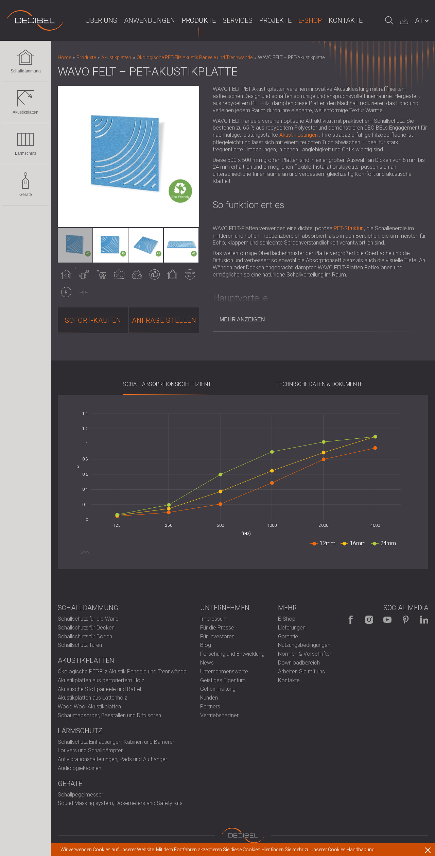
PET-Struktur (348, 228)
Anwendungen (149, 20)
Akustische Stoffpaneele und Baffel (99, 689)
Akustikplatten (25, 112)
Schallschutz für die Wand (88, 619)
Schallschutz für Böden (85, 636)
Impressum (213, 619)
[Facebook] (351, 620)
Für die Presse (217, 627)
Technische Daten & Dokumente (319, 384)
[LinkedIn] (424, 620)
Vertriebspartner (219, 715)
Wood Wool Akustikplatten (89, 706)
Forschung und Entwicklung (232, 654)
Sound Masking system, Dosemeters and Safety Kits (120, 803)
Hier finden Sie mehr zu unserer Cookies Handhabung (318, 849)
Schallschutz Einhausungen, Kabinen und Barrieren (116, 742)
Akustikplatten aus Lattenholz (92, 697)
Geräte (25, 194)
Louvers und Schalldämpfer (90, 750)
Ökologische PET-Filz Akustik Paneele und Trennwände (122, 671)
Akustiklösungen (298, 135)
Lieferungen (292, 627)
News (207, 662)
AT (419, 20)
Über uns (101, 20)
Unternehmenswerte (224, 671)
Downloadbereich (299, 662)
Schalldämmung (26, 71)
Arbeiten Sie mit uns (301, 671)
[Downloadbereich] (404, 20)
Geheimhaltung (218, 689)
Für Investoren (217, 636)
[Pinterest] (406, 620)
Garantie (288, 636)
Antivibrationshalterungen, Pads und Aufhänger (112, 759)
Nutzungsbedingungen (304, 645)
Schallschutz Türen (80, 645)
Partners (210, 706)
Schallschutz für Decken (86, 627)
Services (238, 20)
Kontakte (346, 20)
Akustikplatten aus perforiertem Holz (101, 680)
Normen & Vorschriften (305, 654)
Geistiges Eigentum (223, 680)
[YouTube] (387, 620)
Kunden (209, 697)
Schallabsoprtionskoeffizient (167, 384)
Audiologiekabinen (79, 768)
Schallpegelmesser (80, 794)
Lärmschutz (25, 153)
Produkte (199, 20)
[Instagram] (369, 620)
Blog (205, 645)
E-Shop (310, 20)
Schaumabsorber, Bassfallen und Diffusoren (109, 715)
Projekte (275, 20)
